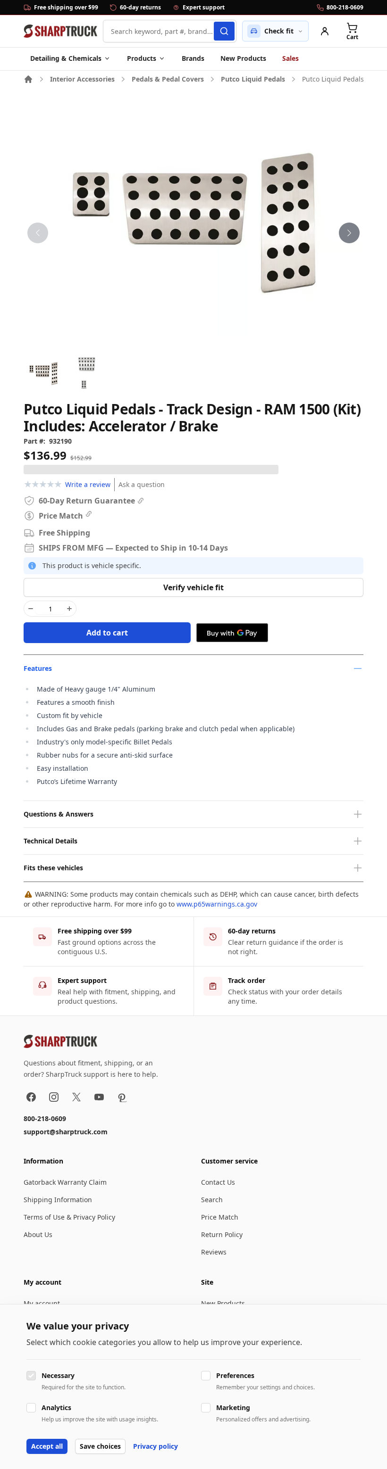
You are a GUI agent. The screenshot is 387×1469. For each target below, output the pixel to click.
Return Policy (222, 1234)
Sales (290, 58)
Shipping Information (58, 1199)
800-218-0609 (45, 1118)
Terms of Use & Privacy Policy (69, 1217)
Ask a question (141, 484)
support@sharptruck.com (66, 1131)
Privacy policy (155, 1446)
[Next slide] (349, 233)
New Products (243, 58)
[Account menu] (324, 31)
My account (42, 1303)
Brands (193, 58)
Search (212, 1199)
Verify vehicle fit (193, 587)
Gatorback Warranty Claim (65, 1182)
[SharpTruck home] (60, 31)
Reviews (214, 1251)
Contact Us (218, 1182)
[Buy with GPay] (232, 632)
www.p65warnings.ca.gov (217, 904)
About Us (38, 1234)
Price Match (219, 1217)
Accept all (47, 1446)
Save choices (100, 1446)
